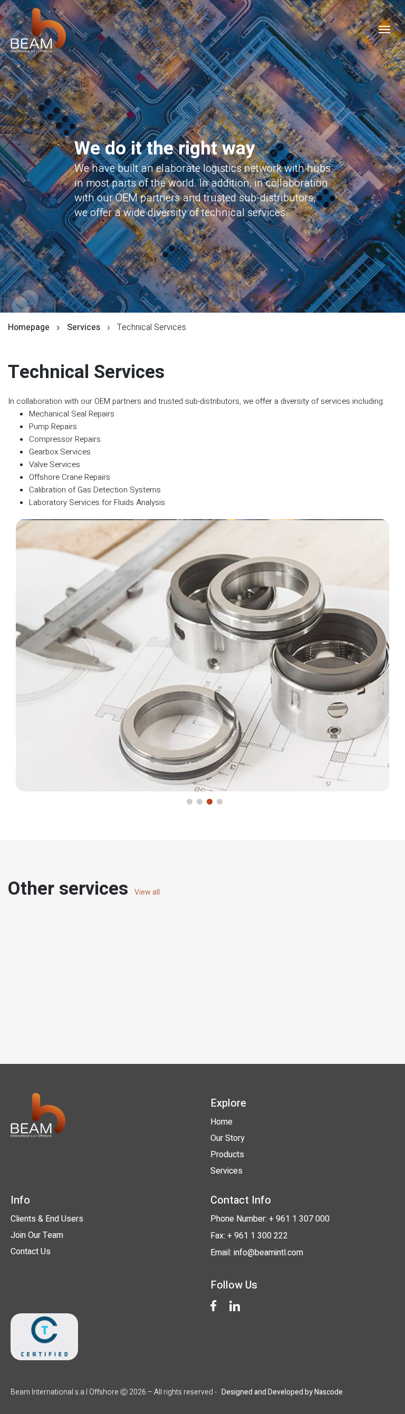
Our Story (227, 1138)
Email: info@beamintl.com (256, 1252)
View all (146, 892)
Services (226, 1171)
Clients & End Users (47, 1219)
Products (227, 1154)
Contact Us (31, 1251)
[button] (189, 802)
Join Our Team (37, 1235)
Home (221, 1122)
